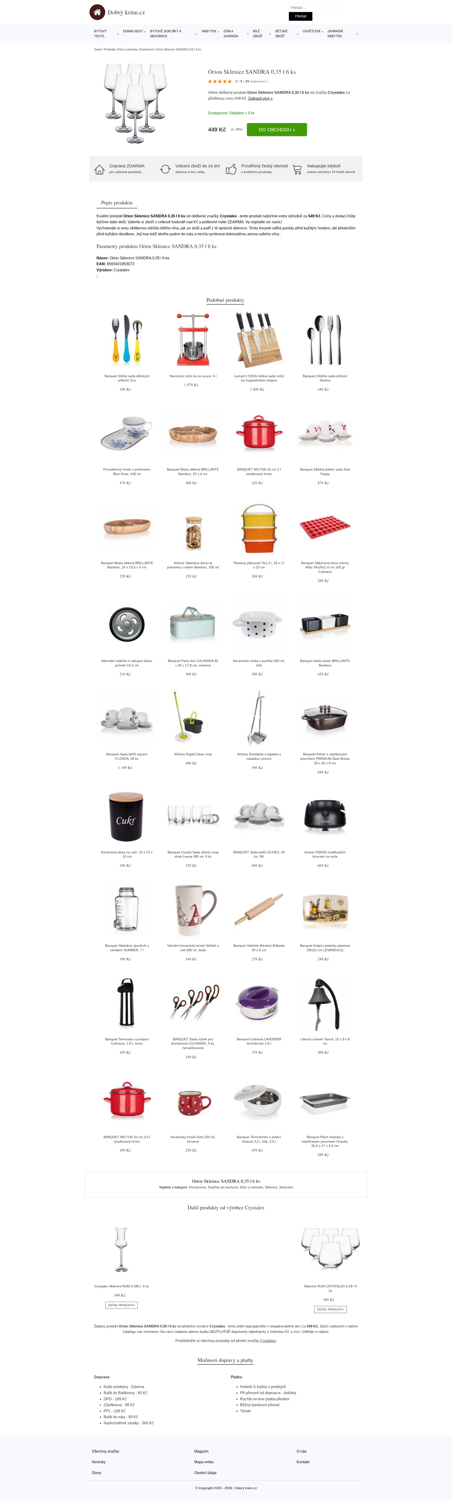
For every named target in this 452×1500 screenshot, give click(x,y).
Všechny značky (105, 1451)
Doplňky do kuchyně (223, 1187)
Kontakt (303, 1462)
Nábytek (209, 31)
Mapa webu (204, 1462)
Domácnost (133, 31)
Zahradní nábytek (335, 33)
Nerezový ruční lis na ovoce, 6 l (193, 376)
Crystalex (336, 93)
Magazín (201, 1451)
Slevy (96, 1473)
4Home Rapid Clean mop (193, 754)
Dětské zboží (281, 33)
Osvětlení (311, 31)
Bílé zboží (257, 33)
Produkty (109, 49)
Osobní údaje (205, 1473)
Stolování (286, 1187)
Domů (98, 49)
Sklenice (271, 1187)
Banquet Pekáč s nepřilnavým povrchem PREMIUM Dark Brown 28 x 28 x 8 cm (325, 758)
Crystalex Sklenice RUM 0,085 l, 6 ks (121, 1286)
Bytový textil (100, 33)
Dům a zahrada (231, 33)
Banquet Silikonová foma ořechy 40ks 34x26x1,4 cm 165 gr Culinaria (325, 567)
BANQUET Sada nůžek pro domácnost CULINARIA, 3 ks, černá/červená (193, 1043)
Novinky (98, 1462)
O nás (302, 1451)
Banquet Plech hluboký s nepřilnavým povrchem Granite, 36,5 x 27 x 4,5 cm (325, 1141)
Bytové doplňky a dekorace (165, 33)
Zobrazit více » (260, 98)
